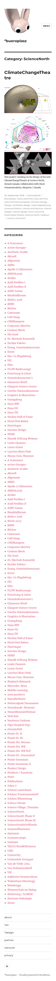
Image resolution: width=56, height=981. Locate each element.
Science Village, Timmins (22, 807)
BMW (10, 304)
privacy (8, 955)
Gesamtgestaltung (41, 205)
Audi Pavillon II (16, 286)
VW (9, 872)
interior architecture (33, 208)
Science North (32, 215)
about (8, 917)
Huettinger (14, 425)
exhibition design (21, 205)
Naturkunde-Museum (21, 707)
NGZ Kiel (12, 716)
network (9, 947)
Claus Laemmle (25, 198)
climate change (39, 202)
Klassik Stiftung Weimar (22, 438)
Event (11, 351)
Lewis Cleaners (16, 442)
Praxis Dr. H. (15, 733)
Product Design (16, 768)
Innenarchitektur (13, 208)
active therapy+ (17, 247)
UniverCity (14, 855)
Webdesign (14, 885)
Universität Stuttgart (20, 859)
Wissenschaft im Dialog (21, 889)
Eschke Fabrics (16, 343)
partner (9, 940)
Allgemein (13, 260)
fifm (10, 364)
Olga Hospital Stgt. (19, 724)
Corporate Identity (18, 325)
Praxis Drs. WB (16, 746)
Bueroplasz (10, 198)
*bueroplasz (15, 41)
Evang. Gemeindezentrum (23, 347)
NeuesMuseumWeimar (21, 711)
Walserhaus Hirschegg (21, 881)
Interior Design (16, 429)
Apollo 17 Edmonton (19, 269)
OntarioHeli (14, 729)
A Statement (15, 243)
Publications (15, 781)
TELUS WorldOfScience (21, 846)
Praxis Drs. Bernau (18, 742)
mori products (16, 694)
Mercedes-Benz (17, 685)
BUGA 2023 (14, 520)
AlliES (11, 265)
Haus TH (12, 412)
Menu (46, 26)
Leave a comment (16, 218)
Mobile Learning (17, 690)
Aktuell (11, 256)
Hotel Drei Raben (17, 421)
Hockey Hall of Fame (20, 416)
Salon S (12, 785)
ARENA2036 (14, 273)
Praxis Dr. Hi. (15, 737)
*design (9, 932)
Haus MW (13, 403)
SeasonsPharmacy (18, 829)
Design (8, 205)
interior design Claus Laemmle (28, 211)
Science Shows (16, 803)
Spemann (13, 833)
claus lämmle (41, 198)
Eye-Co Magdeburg (19, 356)
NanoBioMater (16, 698)
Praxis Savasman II (19, 763)
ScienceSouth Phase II (21, 816)
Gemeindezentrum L (20, 377)
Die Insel (12, 334)
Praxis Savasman (17, 759)
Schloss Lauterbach (19, 789)
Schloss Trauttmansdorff (22, 794)
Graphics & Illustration (21, 395)
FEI (9, 360)
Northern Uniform (18, 720)
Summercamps (16, 837)
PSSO (10, 776)
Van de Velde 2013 (18, 863)
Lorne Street (15, 447)
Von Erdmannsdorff (19, 868)
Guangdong (14, 399)
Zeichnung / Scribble (20, 894)
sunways (12, 842)
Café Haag (13, 317)
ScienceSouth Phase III (21, 820)
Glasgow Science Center (22, 386)
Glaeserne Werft (17, 382)
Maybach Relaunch (19, 681)
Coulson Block (16, 330)
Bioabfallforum (16, 295)
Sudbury (44, 215)
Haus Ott (12, 408)
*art (6, 925)
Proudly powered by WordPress (34, 975)
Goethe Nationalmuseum (23, 390)
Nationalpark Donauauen (23, 703)
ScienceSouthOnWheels (22, 824)
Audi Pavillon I (16, 282)
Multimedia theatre (14, 215)
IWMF (11, 434)
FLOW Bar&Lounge (19, 369)
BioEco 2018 (14, 299)
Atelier (11, 278)
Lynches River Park (19, 451)
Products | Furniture (20, 772)
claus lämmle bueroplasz (17, 202)
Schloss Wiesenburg (19, 798)
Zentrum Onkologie (19, 898)
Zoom (11, 902)
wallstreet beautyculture (22, 876)
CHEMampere (15, 321)
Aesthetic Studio (17, 252)
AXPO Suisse (15, 291)
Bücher (11, 308)
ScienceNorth (34, 195)
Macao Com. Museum (20, 455)
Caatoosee (13, 312)
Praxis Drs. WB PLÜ (19, 750)
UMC (10, 850)
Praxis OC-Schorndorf (21, 755)
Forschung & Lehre (19, 373)
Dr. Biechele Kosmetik (21, 338)
